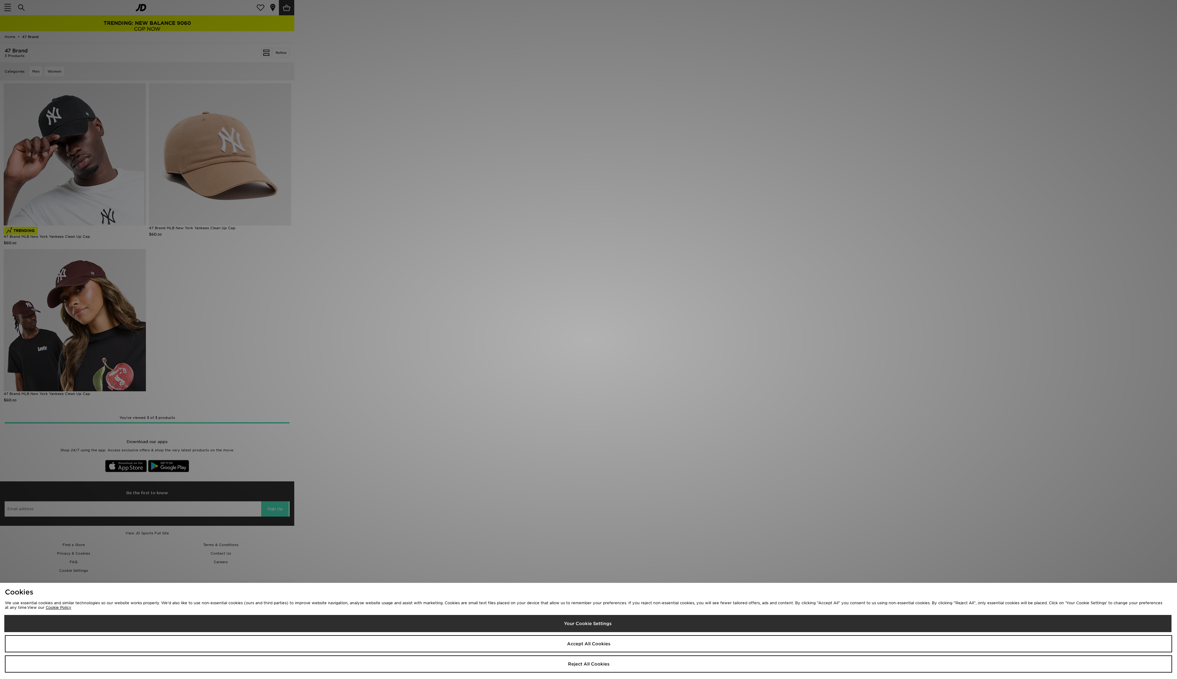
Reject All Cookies (588, 664)
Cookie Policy (58, 607)
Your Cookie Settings (587, 623)
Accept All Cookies (588, 643)
